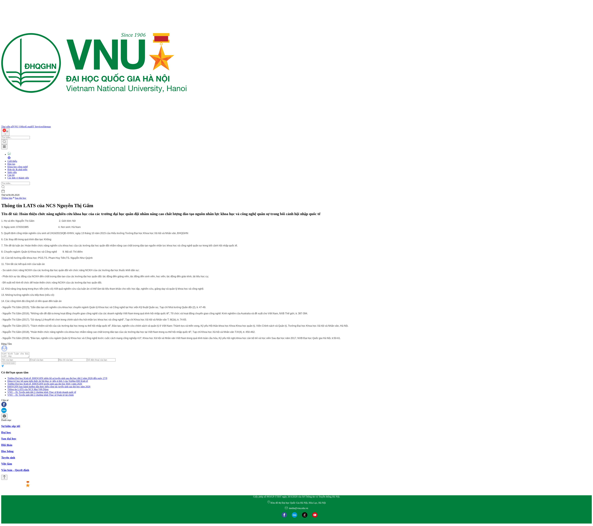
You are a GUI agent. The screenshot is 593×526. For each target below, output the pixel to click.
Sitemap (47, 126)
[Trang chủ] (94, 124)
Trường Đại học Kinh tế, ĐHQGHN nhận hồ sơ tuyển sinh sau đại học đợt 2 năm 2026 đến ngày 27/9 (57, 378)
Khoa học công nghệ (17, 166)
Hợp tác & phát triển (17, 169)
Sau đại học (20, 198)
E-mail (28, 126)
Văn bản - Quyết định (15, 470)
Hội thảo (6, 445)
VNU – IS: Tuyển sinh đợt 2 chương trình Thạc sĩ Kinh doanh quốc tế (41, 392)
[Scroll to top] (4, 477)
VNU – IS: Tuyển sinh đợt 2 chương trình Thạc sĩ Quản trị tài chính (40, 395)
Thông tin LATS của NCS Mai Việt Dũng (27, 389)
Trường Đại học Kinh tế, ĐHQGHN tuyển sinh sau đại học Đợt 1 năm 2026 (44, 384)
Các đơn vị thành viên (18, 178)
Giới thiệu (12, 161)
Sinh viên (12, 172)
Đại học (6, 432)
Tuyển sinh (8, 457)
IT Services (37, 126)
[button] (296, 405)
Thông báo (7, 198)
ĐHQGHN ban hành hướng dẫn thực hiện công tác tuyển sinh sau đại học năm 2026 (48, 386)
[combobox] (5, 132)
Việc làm (6, 463)
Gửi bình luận (8, 363)
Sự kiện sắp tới (10, 426)
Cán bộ (11, 175)
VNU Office (19, 126)
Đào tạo (11, 164)
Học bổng (7, 451)
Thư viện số (7, 126)
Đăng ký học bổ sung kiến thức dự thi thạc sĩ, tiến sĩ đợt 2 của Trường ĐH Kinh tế (47, 381)
